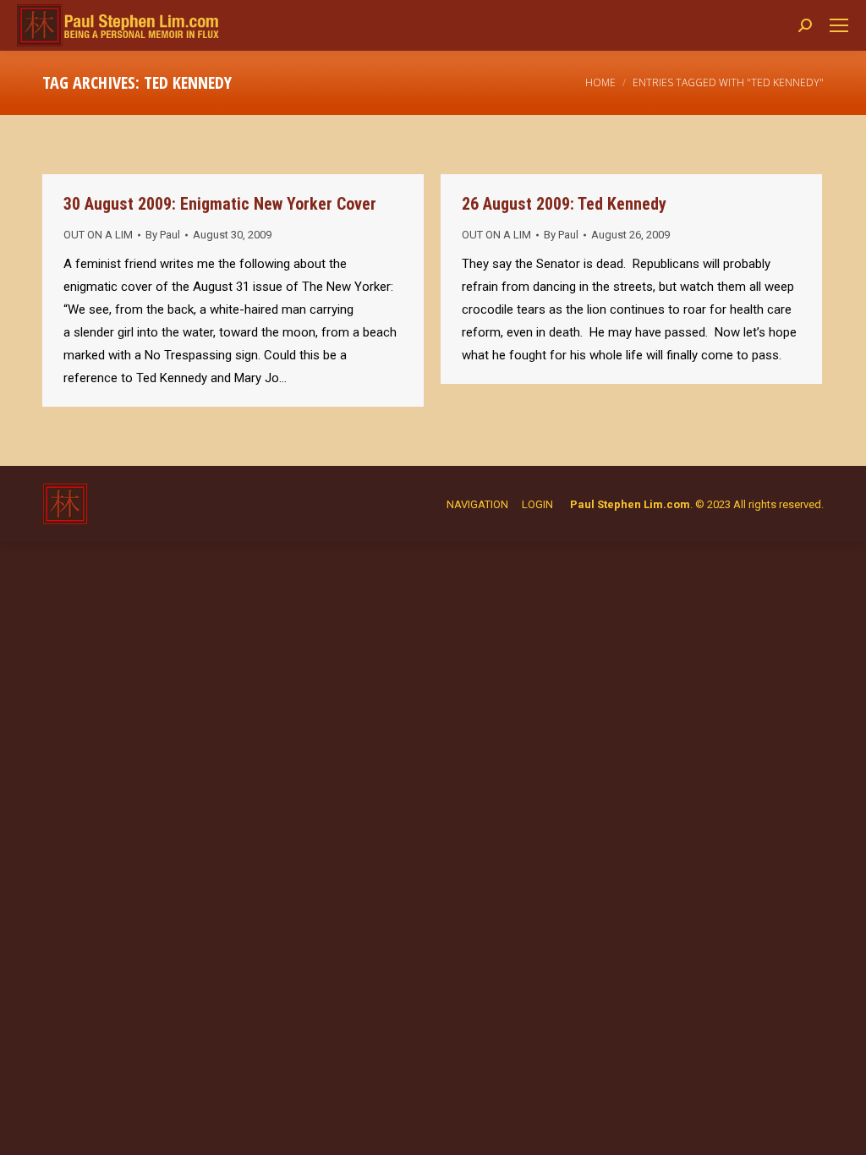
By (162, 234)
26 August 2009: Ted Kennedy (564, 204)
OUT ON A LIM (98, 234)
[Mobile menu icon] (839, 25)
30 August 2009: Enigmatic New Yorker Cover (219, 204)
